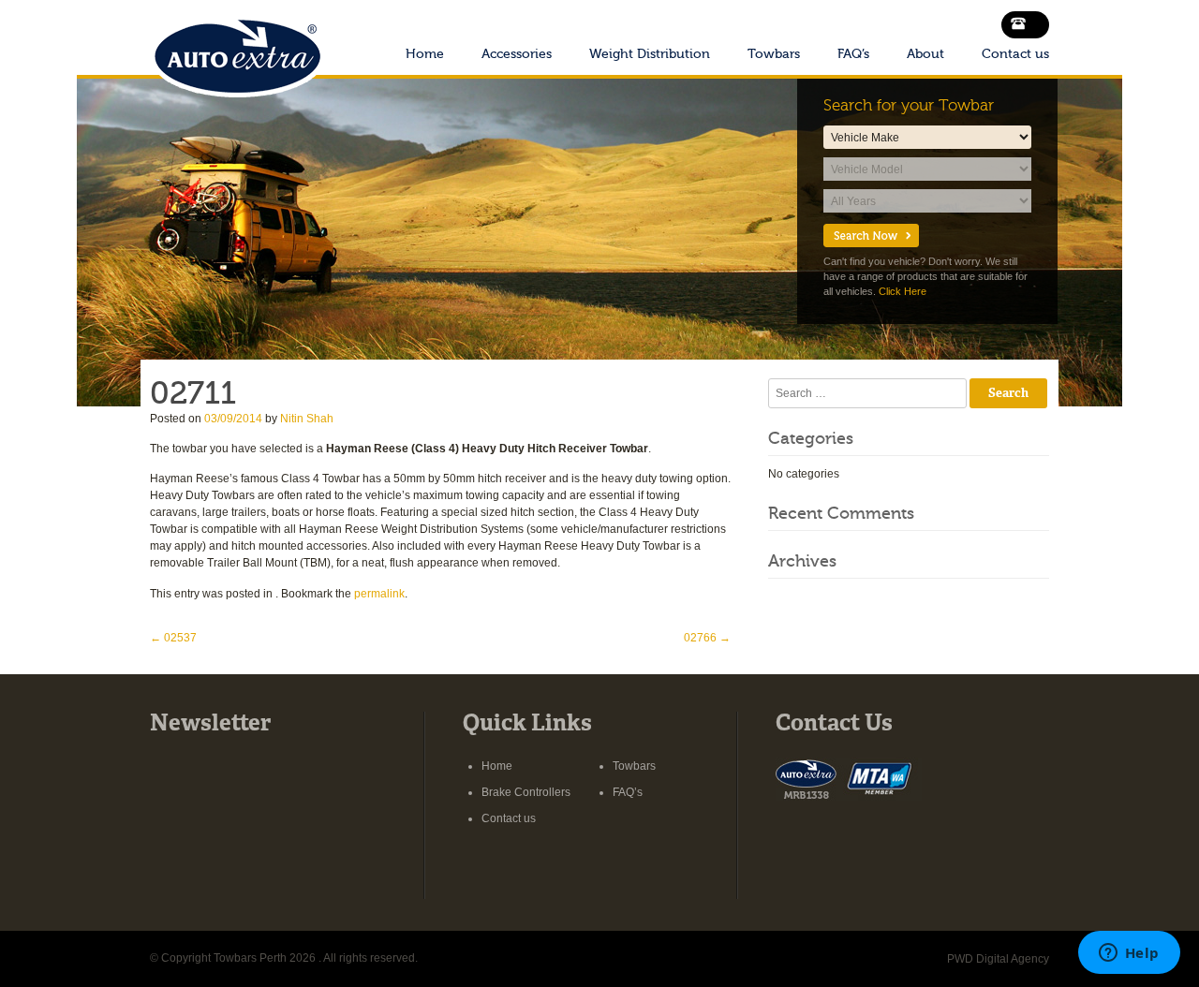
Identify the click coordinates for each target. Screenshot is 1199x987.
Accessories (516, 54)
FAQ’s (853, 54)
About (925, 54)
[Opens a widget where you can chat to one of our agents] (1128, 954)
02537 (173, 637)
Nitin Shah (306, 418)
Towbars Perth (237, 50)
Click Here (902, 291)
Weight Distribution (649, 54)
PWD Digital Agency (998, 958)
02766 (707, 637)
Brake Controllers (525, 792)
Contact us (1015, 54)
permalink (379, 593)
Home (425, 54)
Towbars (774, 54)
